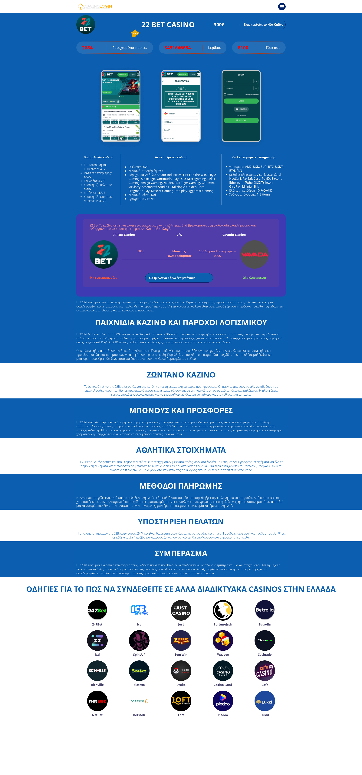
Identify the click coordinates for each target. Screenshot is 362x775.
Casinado (265, 655)
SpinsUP (139, 655)
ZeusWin (181, 655)
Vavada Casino (234, 235)
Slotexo (139, 685)
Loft (181, 715)
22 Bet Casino (124, 235)
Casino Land (223, 685)
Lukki (265, 715)
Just (181, 624)
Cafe (265, 685)
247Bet (97, 624)
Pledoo (223, 715)
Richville (97, 685)
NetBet (97, 715)
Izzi (97, 655)
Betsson (139, 715)
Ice (139, 624)
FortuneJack (223, 624)
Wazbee (223, 655)
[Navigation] (282, 6)
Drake (181, 685)
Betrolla (265, 624)
